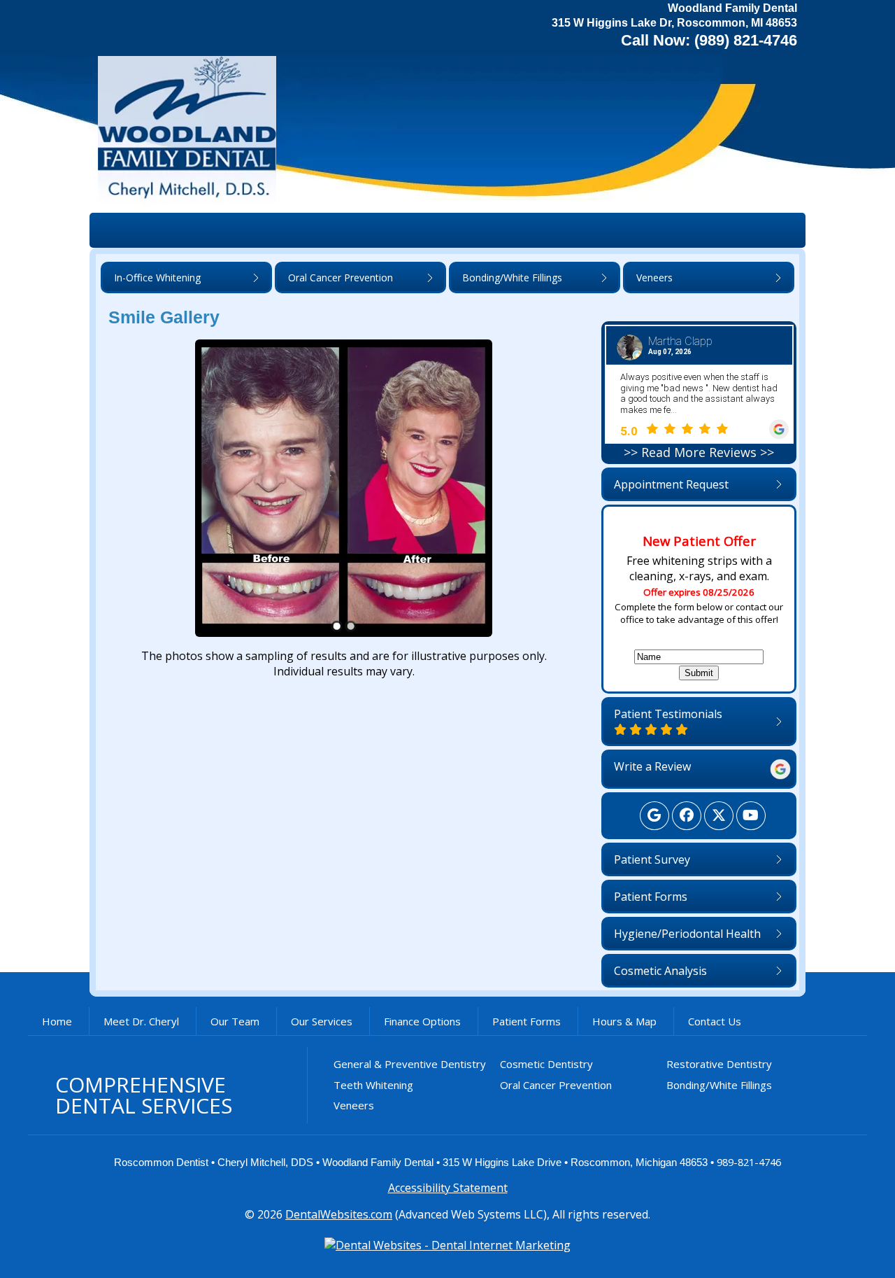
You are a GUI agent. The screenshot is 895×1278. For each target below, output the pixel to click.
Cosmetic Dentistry (546, 1064)
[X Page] (718, 815)
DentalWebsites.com (338, 1214)
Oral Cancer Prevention (556, 1085)
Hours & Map (624, 1021)
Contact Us (714, 1021)
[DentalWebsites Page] (447, 1245)
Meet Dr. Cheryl (141, 1021)
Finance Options (422, 1021)
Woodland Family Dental (378, 1162)
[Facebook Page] (686, 815)
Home (57, 1021)
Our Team (234, 1021)
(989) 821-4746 (745, 40)
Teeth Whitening (373, 1085)
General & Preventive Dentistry (410, 1064)
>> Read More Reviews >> (699, 452)
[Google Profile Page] (654, 815)
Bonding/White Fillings (719, 1085)
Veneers (354, 1105)
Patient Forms (526, 1021)
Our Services (321, 1021)
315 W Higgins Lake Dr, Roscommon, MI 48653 (674, 23)
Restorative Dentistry (719, 1064)
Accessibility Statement (448, 1187)
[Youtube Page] (751, 815)
